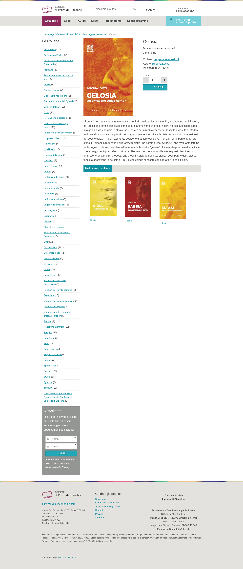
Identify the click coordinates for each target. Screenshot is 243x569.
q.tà (148, 75)
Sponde (48, 371)
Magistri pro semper (54, 227)
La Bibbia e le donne (54, 177)
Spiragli (48, 360)
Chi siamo (100, 499)
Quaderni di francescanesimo (59, 301)
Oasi (46, 241)
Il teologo (48, 160)
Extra (46, 112)
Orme (47, 269)
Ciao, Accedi (185, 9)
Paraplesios (50, 275)
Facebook (160, 10)
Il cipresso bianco (53, 138)
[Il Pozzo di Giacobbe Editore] (62, 9)
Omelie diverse (52, 258)
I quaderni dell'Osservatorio (58, 132)
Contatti (99, 510)
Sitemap (99, 517)
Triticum (48, 387)
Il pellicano (49, 149)
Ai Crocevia (50, 49)
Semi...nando (51, 349)
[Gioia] (103, 196)
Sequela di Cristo (53, 354)
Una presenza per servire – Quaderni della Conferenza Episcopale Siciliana (58, 397)
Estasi (163, 223)
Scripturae (49, 338)
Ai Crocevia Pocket (53, 55)
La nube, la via (51, 188)
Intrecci (47, 171)
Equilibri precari (52, 106)
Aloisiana (48, 69)
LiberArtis (49, 216)
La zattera (49, 193)
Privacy (66, 467)
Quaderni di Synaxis (54, 306)
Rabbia (128, 220)
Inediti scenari (51, 166)
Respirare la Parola (54, 326)
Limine (47, 221)
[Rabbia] (138, 196)
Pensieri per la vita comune (58, 290)
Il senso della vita (53, 155)
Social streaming (137, 20)
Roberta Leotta (160, 63)
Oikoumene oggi (52, 252)
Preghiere (49, 295)
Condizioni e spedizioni (107, 502)
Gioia (93, 220)
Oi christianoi (50, 247)
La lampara (50, 182)
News (94, 20)
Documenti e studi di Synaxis (59, 101)
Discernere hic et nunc (55, 95)
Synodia (48, 382)
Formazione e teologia (55, 118)
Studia (47, 376)
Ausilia (47, 84)
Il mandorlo (50, 143)
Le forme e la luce (53, 199)
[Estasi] (173, 198)
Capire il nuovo (52, 90)
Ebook (68, 20)
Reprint (47, 321)
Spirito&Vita (50, 365)
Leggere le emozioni (54, 204)
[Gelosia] (108, 77)
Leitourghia (50, 210)
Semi (46, 343)
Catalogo (50, 20)
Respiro (48, 332)
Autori (82, 20)
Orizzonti (48, 264)
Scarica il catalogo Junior (108, 506)
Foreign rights (113, 20)
